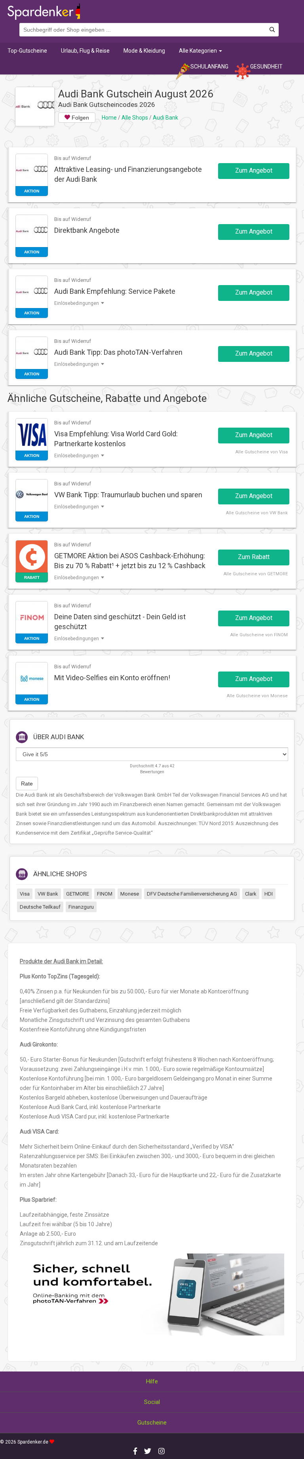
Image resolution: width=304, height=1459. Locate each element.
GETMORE (77, 894)
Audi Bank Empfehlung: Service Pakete (114, 291)
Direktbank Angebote (87, 230)
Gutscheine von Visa (266, 452)
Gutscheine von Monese (262, 695)
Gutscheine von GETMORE (260, 573)
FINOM (104, 894)
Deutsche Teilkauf (40, 907)
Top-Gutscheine (27, 51)
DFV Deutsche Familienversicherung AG (192, 894)
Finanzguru (81, 907)
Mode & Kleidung (144, 51)
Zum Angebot (253, 170)
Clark (250, 894)
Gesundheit (266, 66)
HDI (268, 894)
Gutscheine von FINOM (263, 634)
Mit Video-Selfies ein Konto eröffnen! (112, 677)
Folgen (79, 117)
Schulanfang (209, 66)
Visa (25, 894)
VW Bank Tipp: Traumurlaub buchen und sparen (128, 495)
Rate (27, 783)
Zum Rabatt (254, 557)
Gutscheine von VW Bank (261, 513)
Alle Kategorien (198, 51)
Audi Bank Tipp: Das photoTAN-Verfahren (118, 352)
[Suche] (272, 30)
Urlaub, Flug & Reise (85, 51)
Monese (129, 894)
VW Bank (48, 894)
